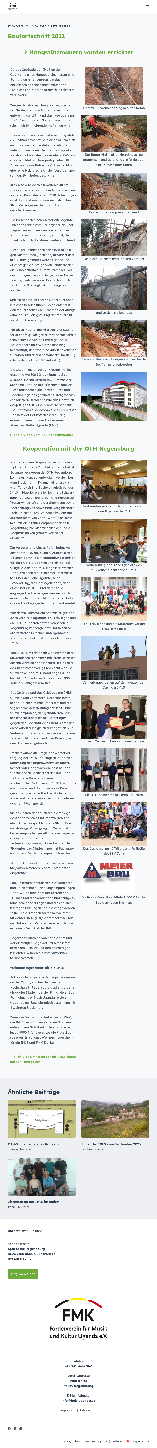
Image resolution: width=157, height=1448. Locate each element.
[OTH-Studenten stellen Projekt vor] (42, 1119)
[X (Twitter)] (15, 1428)
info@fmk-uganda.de (78, 1400)
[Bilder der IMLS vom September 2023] (115, 1119)
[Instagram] (20, 1428)
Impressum (68, 1410)
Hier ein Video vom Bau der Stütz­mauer (41, 435)
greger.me (142, 1441)
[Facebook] (9, 1428)
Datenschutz (87, 1410)
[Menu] (147, 6)
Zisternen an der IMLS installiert (34, 1202)
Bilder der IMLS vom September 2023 (111, 1144)
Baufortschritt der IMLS (52, 26)
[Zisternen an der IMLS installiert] (42, 1177)
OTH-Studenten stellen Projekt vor (35, 1144)
